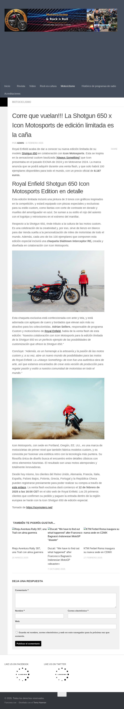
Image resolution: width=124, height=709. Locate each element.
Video (32, 86)
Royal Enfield (53, 331)
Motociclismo (68, 86)
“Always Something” (68, 157)
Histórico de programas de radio (99, 86)
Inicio (7, 86)
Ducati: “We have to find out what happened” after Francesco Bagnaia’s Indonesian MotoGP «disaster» (63, 556)
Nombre (19, 611)
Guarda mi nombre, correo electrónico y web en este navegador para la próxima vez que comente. (62, 634)
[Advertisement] (62, 60)
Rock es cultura (48, 86)
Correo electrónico (78, 611)
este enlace (19, 487)
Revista (21, 86)
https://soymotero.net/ (39, 507)
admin (20, 143)
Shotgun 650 (29, 153)
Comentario (21, 590)
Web (17, 621)
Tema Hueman (39, 702)
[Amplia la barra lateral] (4, 102)
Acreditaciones (12, 93)
